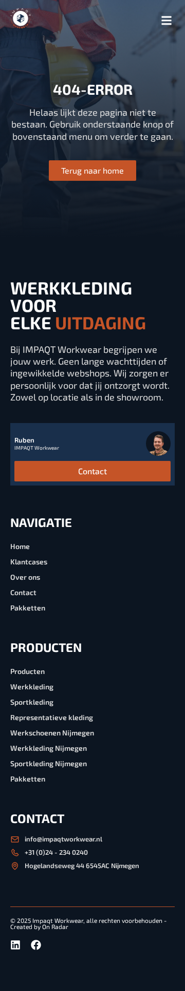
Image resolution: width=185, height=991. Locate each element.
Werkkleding (31, 686)
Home (20, 546)
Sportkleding (31, 702)
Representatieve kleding (51, 717)
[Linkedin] (15, 945)
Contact (23, 592)
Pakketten (27, 607)
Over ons (25, 577)
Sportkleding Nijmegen (48, 763)
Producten (27, 671)
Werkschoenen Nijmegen (52, 732)
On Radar (55, 926)
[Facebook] (36, 945)
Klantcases (28, 561)
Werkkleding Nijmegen (48, 748)
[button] (166, 20)
